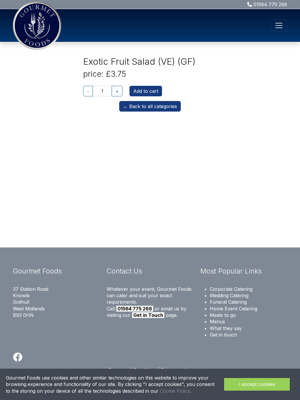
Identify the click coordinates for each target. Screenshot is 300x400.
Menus (217, 321)
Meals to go (223, 315)
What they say (226, 328)
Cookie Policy (175, 391)
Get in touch (223, 335)
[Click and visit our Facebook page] (17, 359)
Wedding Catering (229, 295)
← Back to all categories (150, 106)
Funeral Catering (228, 302)
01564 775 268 (269, 4)
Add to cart (145, 91)
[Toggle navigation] (279, 25)
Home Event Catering (233, 309)
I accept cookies (257, 384)
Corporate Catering (231, 289)
